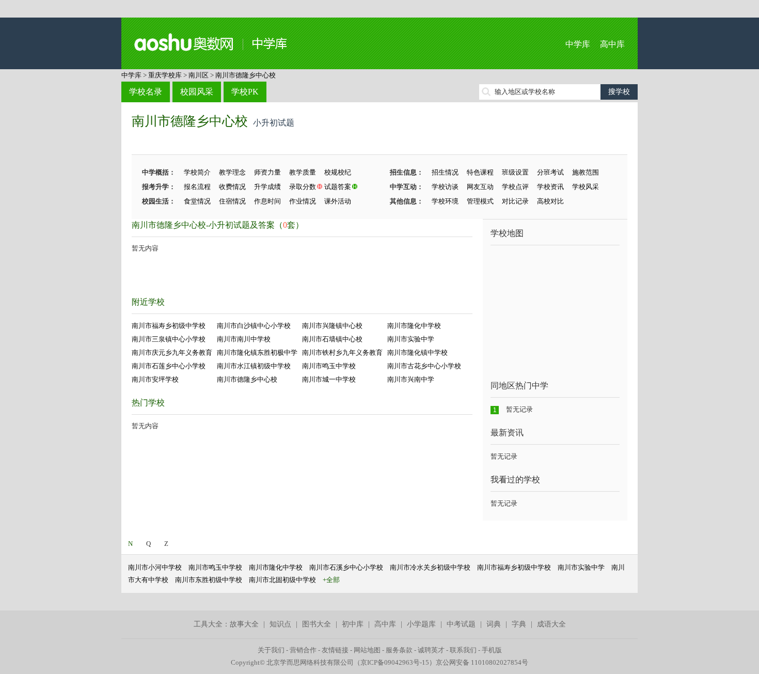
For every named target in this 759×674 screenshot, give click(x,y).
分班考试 (550, 172)
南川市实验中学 (410, 339)
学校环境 (445, 201)
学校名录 (145, 91)
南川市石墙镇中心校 (332, 339)
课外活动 (337, 201)
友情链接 (335, 650)
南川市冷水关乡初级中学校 (430, 567)
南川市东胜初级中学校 (208, 580)
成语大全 (551, 624)
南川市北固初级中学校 (282, 580)
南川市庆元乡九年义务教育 (172, 352)
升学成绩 (267, 187)
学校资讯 (550, 187)
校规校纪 (337, 172)
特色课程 (480, 172)
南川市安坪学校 (155, 379)
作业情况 (302, 201)
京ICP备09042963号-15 (394, 662)
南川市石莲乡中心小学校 (168, 366)
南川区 (198, 75)
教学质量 (302, 172)
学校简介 (197, 172)
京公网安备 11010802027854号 (482, 662)
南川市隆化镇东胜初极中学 (257, 352)
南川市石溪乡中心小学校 (346, 567)
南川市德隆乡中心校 (245, 75)
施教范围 (585, 172)
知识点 (280, 624)
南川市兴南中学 (410, 379)
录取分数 (302, 187)
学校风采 (585, 187)
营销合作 (303, 650)
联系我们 (463, 650)
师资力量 (267, 172)
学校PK (245, 91)
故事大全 (244, 624)
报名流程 (197, 187)
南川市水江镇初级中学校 (254, 366)
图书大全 (316, 624)
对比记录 (515, 201)
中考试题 (461, 624)
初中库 (352, 624)
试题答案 (337, 187)
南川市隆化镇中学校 (417, 352)
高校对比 (550, 201)
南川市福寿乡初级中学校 (168, 326)
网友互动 (480, 187)
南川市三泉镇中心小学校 (168, 339)
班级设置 (515, 172)
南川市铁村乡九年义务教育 (342, 352)
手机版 (492, 650)
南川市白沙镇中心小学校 (254, 326)
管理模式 (480, 201)
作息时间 (267, 201)
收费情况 (232, 187)
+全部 (331, 580)
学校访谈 (445, 187)
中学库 (577, 44)
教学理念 (232, 172)
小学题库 (421, 624)
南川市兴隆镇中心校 (332, 326)
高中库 (612, 44)
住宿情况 (232, 201)
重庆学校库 (165, 75)
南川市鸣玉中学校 (329, 366)
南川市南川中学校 (244, 339)
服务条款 (399, 650)
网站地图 (367, 650)
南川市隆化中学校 (414, 326)
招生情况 (445, 172)
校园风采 (196, 91)
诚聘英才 (431, 650)
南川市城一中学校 (329, 379)
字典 (519, 624)
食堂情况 (197, 201)
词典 (493, 624)
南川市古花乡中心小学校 (424, 366)
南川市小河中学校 (155, 567)
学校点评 (515, 187)
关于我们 (271, 650)
